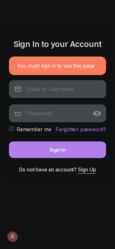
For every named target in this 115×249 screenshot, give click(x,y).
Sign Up (87, 169)
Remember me (34, 129)
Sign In (58, 149)
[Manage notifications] (12, 236)
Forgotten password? (81, 129)
